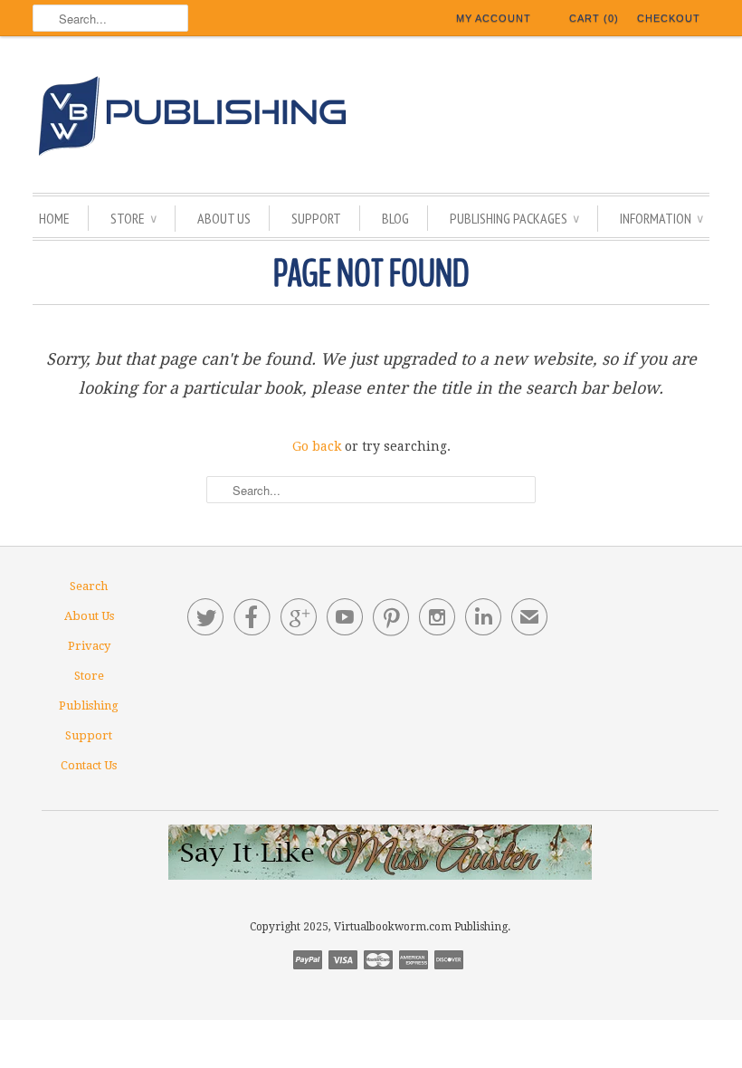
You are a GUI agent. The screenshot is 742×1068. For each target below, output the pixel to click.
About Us (224, 218)
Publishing (89, 705)
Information (661, 218)
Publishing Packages (514, 218)
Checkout (668, 18)
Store (133, 218)
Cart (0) (594, 18)
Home (54, 218)
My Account (493, 18)
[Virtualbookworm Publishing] (371, 119)
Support (316, 218)
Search (89, 586)
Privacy (89, 646)
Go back (316, 446)
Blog (395, 218)
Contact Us (89, 765)
